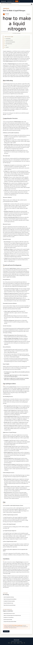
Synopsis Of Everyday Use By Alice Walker (10, 621)
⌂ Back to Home (6, 631)
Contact (14, 642)
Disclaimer (18, 642)
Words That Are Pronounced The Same (9, 605)
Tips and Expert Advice (9, 43)
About (11, 642)
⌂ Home (17, 1)
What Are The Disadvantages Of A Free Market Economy (12, 615)
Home (9, 642)
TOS (24, 642)
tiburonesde (3, 1)
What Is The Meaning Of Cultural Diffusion (10, 599)
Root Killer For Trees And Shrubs (8, 617)
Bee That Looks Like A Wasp (8, 619)
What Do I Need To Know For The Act (9, 613)
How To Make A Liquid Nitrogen (17, 625)
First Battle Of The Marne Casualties (9, 601)
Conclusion (7, 47)
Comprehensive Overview (9, 40)
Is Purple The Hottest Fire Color (8, 603)
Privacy (22, 642)
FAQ (6, 45)
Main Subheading (8, 38)
